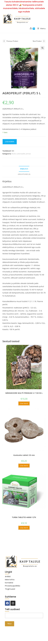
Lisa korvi (9, 142)
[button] (42, 48)
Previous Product (12, 41)
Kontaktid (9, 582)
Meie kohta (9, 579)
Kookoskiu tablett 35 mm (24, 455)
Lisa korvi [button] (24, 403)
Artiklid (7, 576)
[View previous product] (4, 41)
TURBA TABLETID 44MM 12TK (24, 517)
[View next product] (44, 41)
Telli (9, 624)
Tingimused (10, 589)
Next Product (37, 41)
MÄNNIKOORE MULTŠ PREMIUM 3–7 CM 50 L (24, 393)
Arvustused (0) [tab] (24, 174)
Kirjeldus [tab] (24, 169)
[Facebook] (7, 603)
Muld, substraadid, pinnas (21, 154)
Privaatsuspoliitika (12, 586)
